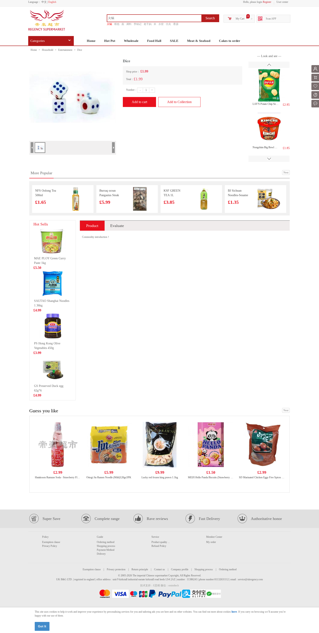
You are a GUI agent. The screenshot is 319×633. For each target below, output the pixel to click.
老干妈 (147, 24)
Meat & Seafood (198, 41)
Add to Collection (179, 102)
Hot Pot (109, 41)
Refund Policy (158, 546)
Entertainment (65, 49)
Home (91, 41)
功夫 (168, 24)
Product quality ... (160, 542)
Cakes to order (229, 41)
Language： (34, 1)
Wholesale (131, 41)
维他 (116, 24)
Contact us (159, 569)
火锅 (109, 24)
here (234, 611)
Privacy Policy (49, 546)
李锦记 (137, 24)
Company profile (179, 569)
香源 (175, 24)
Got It (42, 626)
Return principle (140, 569)
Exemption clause (51, 542)
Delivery (101, 553)
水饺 (161, 24)
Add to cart (139, 102)
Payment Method (105, 549)
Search (210, 18)
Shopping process (106, 546)
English (52, 1)
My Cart (240, 18)
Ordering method (105, 542)
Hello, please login (252, 1)
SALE (174, 41)
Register (267, 1)
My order (211, 542)
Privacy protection (116, 569)
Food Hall (154, 41)
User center (282, 1)
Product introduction (92, 227)
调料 (129, 24)
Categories (37, 41)
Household (47, 49)
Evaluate (117, 226)
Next (285, 172)
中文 (44, 1)
